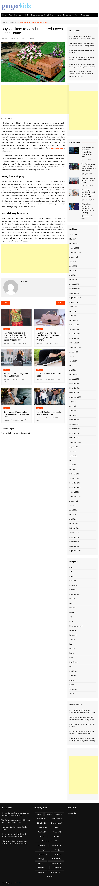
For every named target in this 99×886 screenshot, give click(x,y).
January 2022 (74, 424)
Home (4, 15)
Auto (10, 15)
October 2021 (74, 438)
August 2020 (73, 501)
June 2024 (73, 307)
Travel (77, 15)
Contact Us (85, 15)
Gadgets (72, 612)
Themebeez (18, 883)
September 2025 (75, 252)
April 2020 (72, 519)
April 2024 (72, 316)
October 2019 (74, 546)
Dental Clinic (73, 585)
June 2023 (73, 361)
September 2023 (75, 347)
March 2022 (73, 415)
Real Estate (73, 671)
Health (26, 15)
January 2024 (74, 329)
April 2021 (72, 465)
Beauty (71, 576)
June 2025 (73, 266)
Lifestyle (50, 15)
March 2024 (73, 320)
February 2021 (74, 474)
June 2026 (73, 234)
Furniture (72, 608)
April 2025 (72, 275)
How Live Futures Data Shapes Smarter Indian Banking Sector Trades (82, 37)
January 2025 (74, 284)
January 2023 (74, 379)
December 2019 (74, 537)
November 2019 (74, 542)
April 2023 (72, 370)
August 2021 (73, 447)
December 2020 (74, 483)
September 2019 (75, 551)
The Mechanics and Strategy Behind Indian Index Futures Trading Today (81, 45)
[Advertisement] (35, 99)
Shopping (72, 675)
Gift (70, 617)
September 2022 (75, 397)
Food (71, 603)
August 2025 (73, 257)
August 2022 (73, 402)
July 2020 (72, 505)
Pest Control (73, 662)
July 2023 (72, 356)
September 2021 (75, 442)
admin (5, 38)
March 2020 (73, 524)
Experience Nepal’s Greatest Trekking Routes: (82, 52)
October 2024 (74, 293)
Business (17, 15)
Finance (72, 599)
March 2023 (73, 374)
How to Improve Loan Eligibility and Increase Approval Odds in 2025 (81, 59)
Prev (6, 303)
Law (70, 644)
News (71, 657)
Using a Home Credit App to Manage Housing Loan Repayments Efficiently (82, 66)
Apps (71, 567)
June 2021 (73, 456)
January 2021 (74, 478)
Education (72, 590)
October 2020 (74, 492)
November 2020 (74, 487)
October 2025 (74, 248)
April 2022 (72, 411)
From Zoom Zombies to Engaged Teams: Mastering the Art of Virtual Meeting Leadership (81, 73)
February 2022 (74, 420)
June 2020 (73, 510)
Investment (73, 635)
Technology (67, 15)
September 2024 (75, 298)
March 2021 (73, 469)
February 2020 (74, 528)
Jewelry (72, 639)
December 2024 (74, 289)
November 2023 (74, 338)
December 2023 (74, 334)
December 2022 (74, 383)
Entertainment (74, 594)
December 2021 (74, 429)
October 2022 (74, 392)
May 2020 (72, 514)
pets (70, 666)
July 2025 (72, 261)
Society (72, 680)
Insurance (72, 630)
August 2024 (73, 302)
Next (59, 303)
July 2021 (72, 451)
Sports (71, 685)
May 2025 (72, 271)
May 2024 (72, 311)
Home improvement (38, 15)
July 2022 (72, 406)
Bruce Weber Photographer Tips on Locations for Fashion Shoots (16, 414)
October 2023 (74, 343)
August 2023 (73, 352)
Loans (58, 15)
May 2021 (72, 460)
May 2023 (72, 365)
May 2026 (72, 239)
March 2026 (73, 243)
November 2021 (74, 433)
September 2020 (75, 496)
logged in (13, 433)
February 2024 (74, 325)
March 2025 (73, 280)
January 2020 (74, 533)
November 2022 (74, 388)
